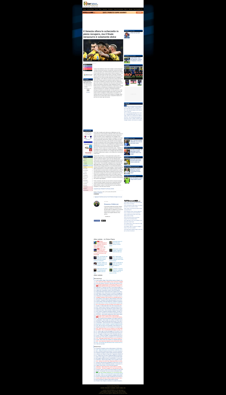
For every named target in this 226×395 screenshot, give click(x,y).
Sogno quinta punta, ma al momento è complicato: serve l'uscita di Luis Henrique (114, 349)
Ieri (127, 105)
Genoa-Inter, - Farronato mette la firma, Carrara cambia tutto (136, 161)
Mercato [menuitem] (130, 9)
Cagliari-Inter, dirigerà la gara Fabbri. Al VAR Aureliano (107, 315)
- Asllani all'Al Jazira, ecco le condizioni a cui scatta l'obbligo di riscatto (112, 328)
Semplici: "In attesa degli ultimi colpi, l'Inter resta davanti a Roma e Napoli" (111, 305)
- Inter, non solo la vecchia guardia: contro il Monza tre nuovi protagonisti (112, 325)
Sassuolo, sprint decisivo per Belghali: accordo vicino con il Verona (110, 362)
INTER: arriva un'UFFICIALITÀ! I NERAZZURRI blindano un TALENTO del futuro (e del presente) (100, 251)
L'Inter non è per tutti (100, 343)
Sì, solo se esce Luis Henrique (88, 86)
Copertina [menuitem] (105, 9)
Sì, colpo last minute (88, 84)
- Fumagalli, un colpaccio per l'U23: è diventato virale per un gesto (110, 334)
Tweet (104, 220)
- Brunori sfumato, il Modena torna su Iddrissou (110, 310)
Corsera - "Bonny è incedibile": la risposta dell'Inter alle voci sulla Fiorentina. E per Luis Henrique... (141, 107)
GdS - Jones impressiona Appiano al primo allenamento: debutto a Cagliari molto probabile (139, 110)
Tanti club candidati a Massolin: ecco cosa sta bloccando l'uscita (110, 372)
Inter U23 (126, 176)
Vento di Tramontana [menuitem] (118, 9)
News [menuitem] (100, 9)
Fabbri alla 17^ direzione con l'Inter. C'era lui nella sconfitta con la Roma (111, 287)
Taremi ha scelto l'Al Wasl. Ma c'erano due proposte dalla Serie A (109, 288)
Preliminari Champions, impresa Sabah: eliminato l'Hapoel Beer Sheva (111, 352)
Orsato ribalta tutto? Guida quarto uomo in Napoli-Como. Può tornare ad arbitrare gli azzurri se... (116, 291)
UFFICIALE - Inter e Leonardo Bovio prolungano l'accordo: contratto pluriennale (112, 329)
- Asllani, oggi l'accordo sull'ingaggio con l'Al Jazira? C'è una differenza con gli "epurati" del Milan (117, 331)
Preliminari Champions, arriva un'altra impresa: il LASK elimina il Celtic (111, 348)
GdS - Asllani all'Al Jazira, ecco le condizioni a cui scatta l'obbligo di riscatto (137, 108)
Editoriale (126, 30)
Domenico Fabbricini (98, 192)
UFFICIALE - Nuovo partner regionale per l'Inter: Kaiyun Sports (109, 314)
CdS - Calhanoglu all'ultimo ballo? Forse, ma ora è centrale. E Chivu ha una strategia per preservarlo (141, 114)
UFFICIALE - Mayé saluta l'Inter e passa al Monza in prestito (108, 366)
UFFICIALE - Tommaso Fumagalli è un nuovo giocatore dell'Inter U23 (110, 368)
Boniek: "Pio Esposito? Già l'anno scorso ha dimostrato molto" (109, 370)
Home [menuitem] (84, 9)
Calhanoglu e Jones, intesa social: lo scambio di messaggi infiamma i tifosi (111, 293)
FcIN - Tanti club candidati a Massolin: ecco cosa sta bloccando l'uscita (136, 142)
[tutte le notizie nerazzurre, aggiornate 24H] (90, 3)
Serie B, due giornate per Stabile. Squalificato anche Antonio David (110, 376)
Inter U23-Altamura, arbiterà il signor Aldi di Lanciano (107, 379)
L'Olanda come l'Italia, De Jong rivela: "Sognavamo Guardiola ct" (109, 354)
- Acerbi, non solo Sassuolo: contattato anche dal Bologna (110, 375)
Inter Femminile (127, 166)
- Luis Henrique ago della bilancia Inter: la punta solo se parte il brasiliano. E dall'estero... (115, 342)
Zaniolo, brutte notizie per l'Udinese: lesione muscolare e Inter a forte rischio (112, 378)
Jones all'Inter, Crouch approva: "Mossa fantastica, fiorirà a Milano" (110, 298)
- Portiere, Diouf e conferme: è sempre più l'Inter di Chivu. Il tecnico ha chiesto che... (114, 307)
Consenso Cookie (110, 385)
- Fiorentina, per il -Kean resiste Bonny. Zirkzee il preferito (111, 312)
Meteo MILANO (88, 142)
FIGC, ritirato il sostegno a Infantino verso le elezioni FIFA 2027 (109, 294)
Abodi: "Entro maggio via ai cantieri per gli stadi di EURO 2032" (109, 356)
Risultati (88, 92)
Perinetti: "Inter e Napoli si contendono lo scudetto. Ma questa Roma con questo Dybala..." (115, 380)
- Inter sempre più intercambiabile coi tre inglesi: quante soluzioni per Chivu (112, 318)
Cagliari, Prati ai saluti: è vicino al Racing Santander (107, 365)
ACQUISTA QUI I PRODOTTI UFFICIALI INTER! (104, 188)
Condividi (97, 220)
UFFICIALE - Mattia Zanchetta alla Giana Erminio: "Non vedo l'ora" (110, 321)
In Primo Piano (99, 191)
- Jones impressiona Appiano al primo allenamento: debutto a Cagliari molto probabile (115, 341)
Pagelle (126, 147)
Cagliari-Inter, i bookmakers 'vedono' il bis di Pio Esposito (108, 290)
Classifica (86, 156)
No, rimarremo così (87, 88)
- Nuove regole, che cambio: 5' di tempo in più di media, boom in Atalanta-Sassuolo (116, 319)
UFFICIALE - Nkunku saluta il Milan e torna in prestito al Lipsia (109, 359)
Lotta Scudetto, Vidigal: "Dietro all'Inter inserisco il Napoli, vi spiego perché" (111, 280)
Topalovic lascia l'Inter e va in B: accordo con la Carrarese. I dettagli (110, 326)
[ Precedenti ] (88, 139)
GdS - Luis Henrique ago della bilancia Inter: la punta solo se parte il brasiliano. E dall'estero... (140, 112)
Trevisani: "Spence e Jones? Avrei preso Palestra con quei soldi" (109, 369)
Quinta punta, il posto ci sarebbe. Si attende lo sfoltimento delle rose (118, 250)
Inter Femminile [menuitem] (137, 9)
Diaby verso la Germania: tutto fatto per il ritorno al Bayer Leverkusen (110, 308)
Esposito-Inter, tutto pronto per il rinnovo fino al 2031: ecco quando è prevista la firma (113, 284)
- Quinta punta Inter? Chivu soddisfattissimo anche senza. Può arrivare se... (115, 322)
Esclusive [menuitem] (110, 9)
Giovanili (126, 157)
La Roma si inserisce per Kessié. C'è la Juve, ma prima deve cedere (111, 351)
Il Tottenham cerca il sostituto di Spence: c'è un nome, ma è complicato (110, 295)
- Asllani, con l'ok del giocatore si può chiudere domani (102, 264)
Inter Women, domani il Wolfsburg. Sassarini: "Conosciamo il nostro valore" (111, 363)
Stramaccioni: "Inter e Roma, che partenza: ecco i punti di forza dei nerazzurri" (112, 336)
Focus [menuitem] (96, 9)
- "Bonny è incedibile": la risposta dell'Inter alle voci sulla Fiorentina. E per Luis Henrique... (116, 335)
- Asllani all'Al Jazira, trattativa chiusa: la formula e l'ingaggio (109, 281)
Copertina (126, 55)
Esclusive (126, 138)
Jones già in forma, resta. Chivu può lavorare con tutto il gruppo (110, 302)
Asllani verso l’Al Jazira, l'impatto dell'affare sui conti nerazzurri (110, 355)
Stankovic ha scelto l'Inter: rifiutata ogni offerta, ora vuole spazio (110, 361)
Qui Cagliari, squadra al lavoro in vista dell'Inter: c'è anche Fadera (109, 358)
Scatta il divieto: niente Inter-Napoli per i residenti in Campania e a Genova (111, 301)
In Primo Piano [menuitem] (90, 9)
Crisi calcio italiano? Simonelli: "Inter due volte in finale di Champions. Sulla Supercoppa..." (115, 283)
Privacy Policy (116, 385)
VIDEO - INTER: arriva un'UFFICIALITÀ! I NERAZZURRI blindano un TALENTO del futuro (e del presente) (142, 115)
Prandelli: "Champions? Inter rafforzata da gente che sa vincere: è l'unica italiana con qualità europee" (117, 300)
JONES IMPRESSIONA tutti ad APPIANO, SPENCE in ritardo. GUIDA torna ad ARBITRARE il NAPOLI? (100, 244)
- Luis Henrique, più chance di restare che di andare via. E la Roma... (111, 304)
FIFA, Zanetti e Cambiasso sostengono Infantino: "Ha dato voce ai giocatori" (112, 311)
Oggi (125, 105)
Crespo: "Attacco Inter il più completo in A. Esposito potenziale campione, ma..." (112, 339)
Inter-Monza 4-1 (128, 77)
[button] (88, 90)
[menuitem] (142, 9)
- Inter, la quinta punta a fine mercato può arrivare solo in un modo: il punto (112, 332)
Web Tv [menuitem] (126, 9)
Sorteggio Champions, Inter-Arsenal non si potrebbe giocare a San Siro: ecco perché (113, 297)
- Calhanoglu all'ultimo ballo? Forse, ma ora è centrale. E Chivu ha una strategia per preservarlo (117, 338)
